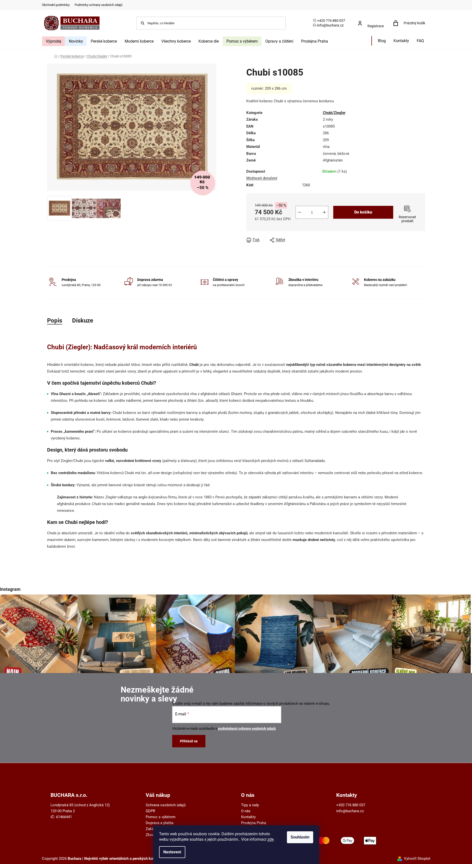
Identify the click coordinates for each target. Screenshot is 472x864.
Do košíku (363, 212)
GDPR (150, 811)
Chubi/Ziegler (334, 112)
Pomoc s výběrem (160, 817)
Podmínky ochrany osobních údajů (98, 5)
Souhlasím (300, 837)
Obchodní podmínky (56, 5)
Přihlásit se (189, 741)
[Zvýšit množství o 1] (324, 212)
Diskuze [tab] (82, 320)
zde (270, 839)
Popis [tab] (54, 320)
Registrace (375, 26)
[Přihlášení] (372, 21)
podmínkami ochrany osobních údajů (247, 728)
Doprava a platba (159, 823)
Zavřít (346, 240)
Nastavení (172, 852)
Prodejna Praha (253, 823)
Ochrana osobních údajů (166, 805)
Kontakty (248, 817)
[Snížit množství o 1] (299, 212)
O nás (245, 811)
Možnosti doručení (261, 178)
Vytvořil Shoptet (417, 858)
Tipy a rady (250, 805)
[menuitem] (53, 41)
